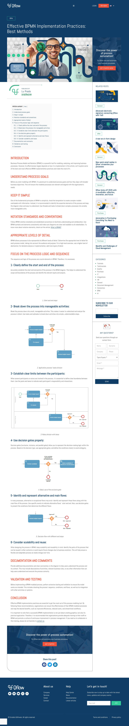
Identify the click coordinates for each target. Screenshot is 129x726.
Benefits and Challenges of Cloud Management (106, 247)
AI (97, 293)
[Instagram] (22, 693)
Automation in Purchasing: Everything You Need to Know (106, 220)
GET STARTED (49, 644)
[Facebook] (9, 693)
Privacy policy (116, 717)
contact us (40, 621)
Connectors (101, 288)
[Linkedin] (14, 693)
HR (98, 280)
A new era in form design (105, 138)
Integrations (101, 277)
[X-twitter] (27, 693)
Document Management (105, 285)
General (99, 282)
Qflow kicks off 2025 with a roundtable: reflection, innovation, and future (106, 192)
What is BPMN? (56, 227)
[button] (73, 6)
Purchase (100, 271)
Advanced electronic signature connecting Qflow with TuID (107, 113)
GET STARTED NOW (106, 68)
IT (97, 274)
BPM (98, 290)
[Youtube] (18, 693)
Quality (99, 269)
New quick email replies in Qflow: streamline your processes (106, 164)
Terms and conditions (100, 717)
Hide (25, 106)
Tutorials (100, 263)
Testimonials (101, 266)
